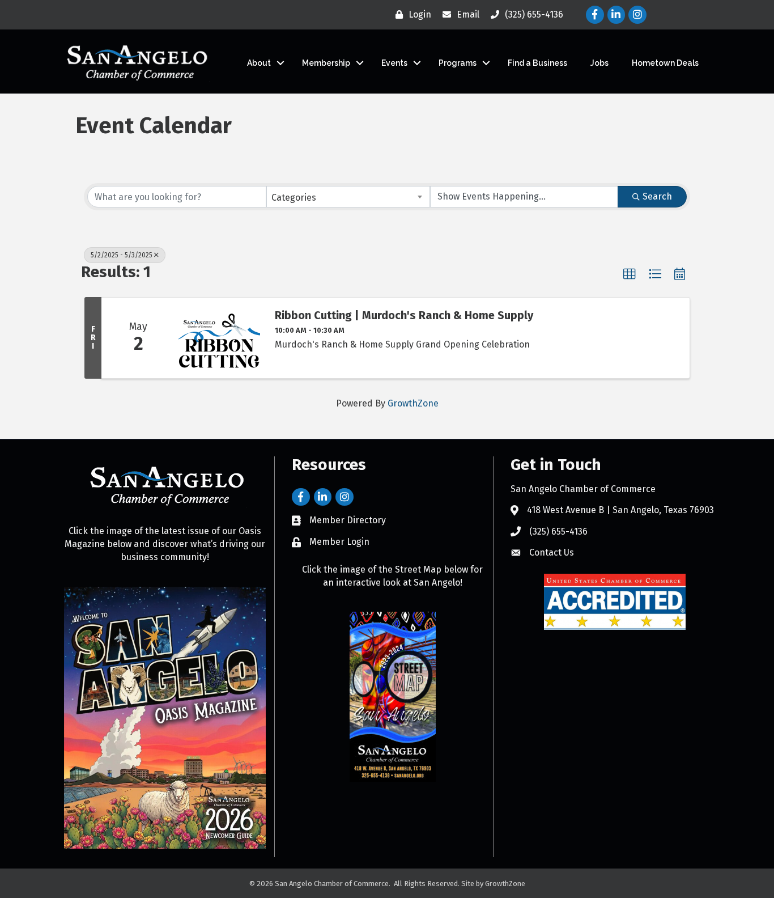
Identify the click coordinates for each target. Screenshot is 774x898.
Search (657, 196)
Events (394, 62)
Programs (458, 62)
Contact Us (551, 552)
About (259, 62)
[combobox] (348, 196)
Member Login (339, 541)
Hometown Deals (665, 62)
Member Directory (347, 520)
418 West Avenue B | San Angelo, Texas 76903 (620, 510)
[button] (629, 274)
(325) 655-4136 (558, 531)
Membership (326, 62)
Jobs (599, 62)
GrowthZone (413, 403)
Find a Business (537, 62)
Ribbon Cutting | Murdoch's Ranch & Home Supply (404, 315)
